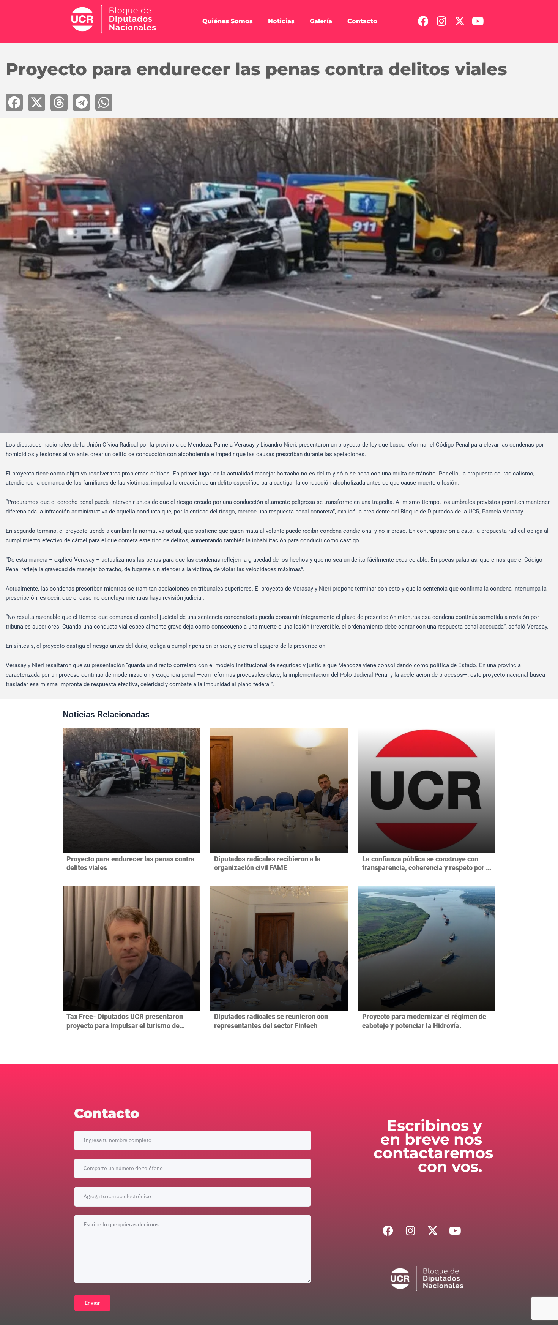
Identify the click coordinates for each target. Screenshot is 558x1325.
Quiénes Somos (227, 21)
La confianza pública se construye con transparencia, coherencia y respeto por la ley (427, 868)
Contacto (362, 21)
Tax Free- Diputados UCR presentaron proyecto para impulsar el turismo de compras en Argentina (124, 1025)
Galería (321, 21)
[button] (14, 102)
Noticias (281, 21)
